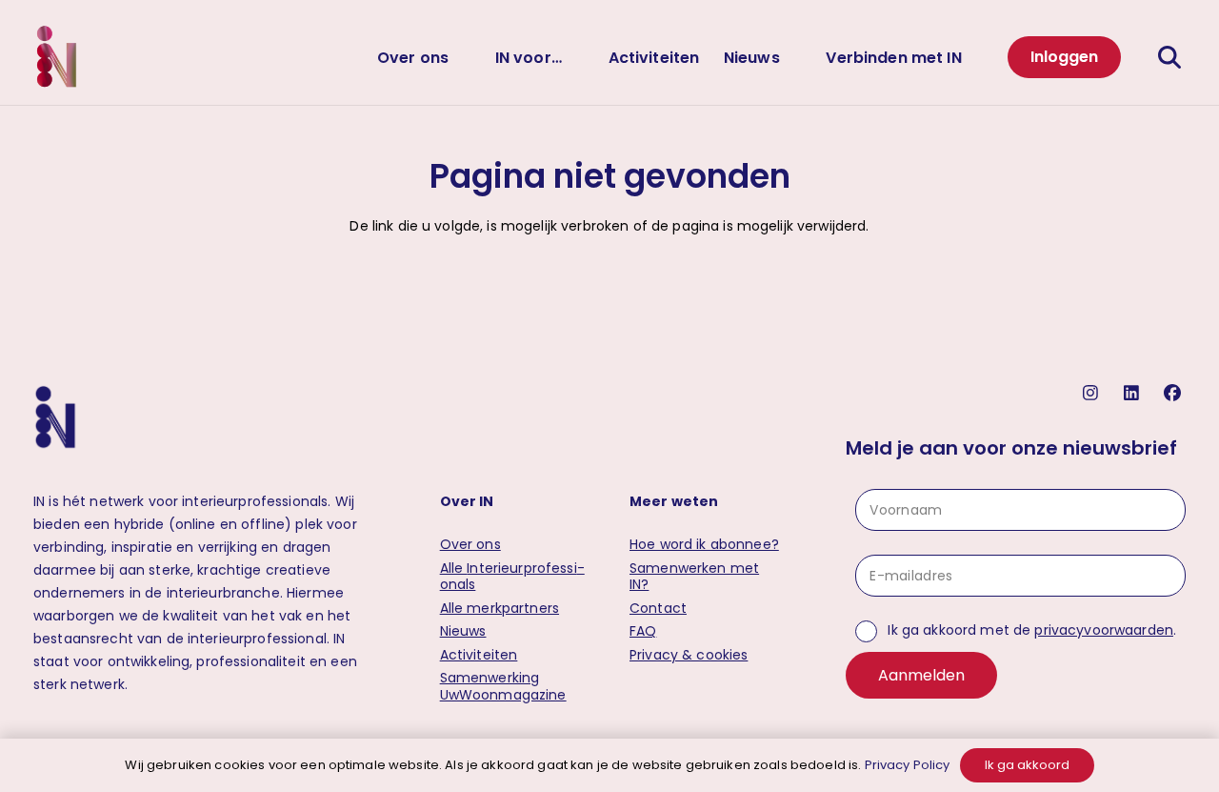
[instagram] (1093, 393)
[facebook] (1175, 393)
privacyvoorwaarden (1103, 630)
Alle (512, 576)
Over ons (470, 544)
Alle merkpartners (499, 608)
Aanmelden (921, 675)
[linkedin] (1134, 393)
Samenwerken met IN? (694, 576)
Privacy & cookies (688, 654)
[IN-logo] (56, 57)
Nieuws (463, 630)
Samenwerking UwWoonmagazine (503, 686)
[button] (463, 57)
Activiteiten (479, 654)
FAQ (642, 630)
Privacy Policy (907, 765)
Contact (658, 608)
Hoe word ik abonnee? (704, 544)
